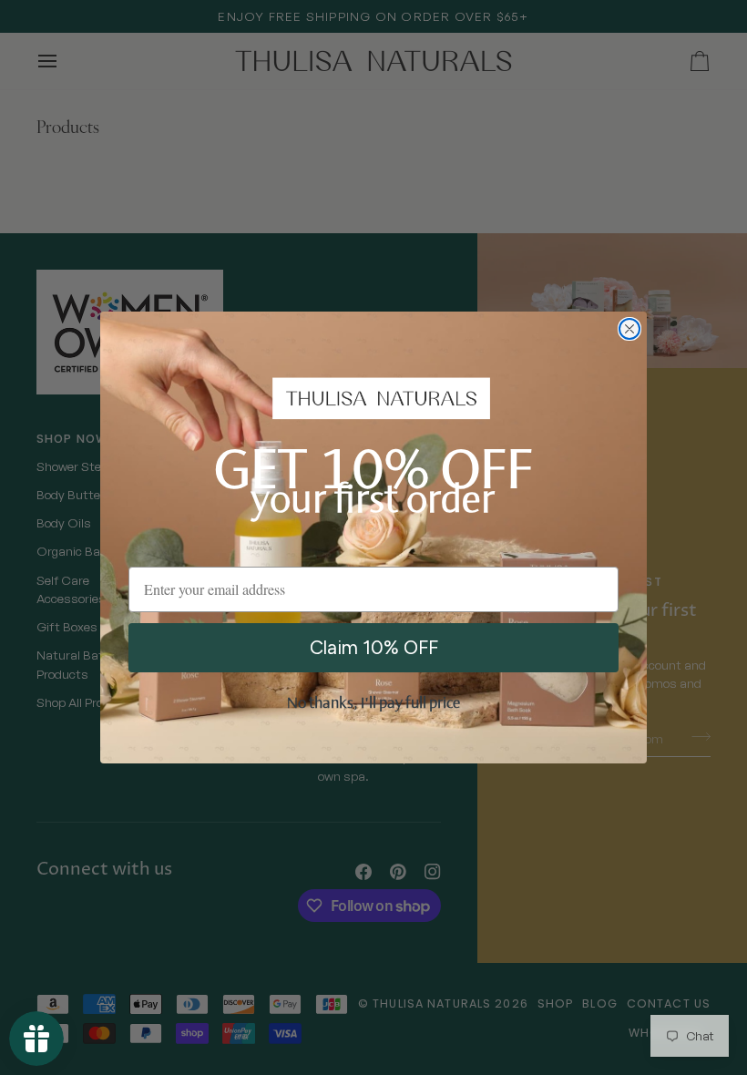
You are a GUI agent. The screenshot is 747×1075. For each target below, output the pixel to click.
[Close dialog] (629, 329)
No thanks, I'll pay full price (373, 704)
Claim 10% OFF (374, 647)
